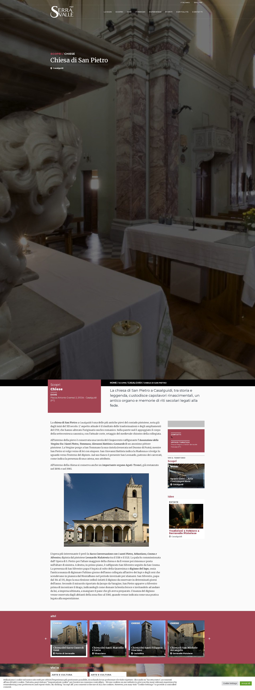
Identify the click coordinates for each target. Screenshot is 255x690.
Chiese (69, 53)
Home (113, 383)
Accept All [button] (245, 683)
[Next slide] (209, 638)
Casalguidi (135, 383)
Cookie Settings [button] (230, 683)
